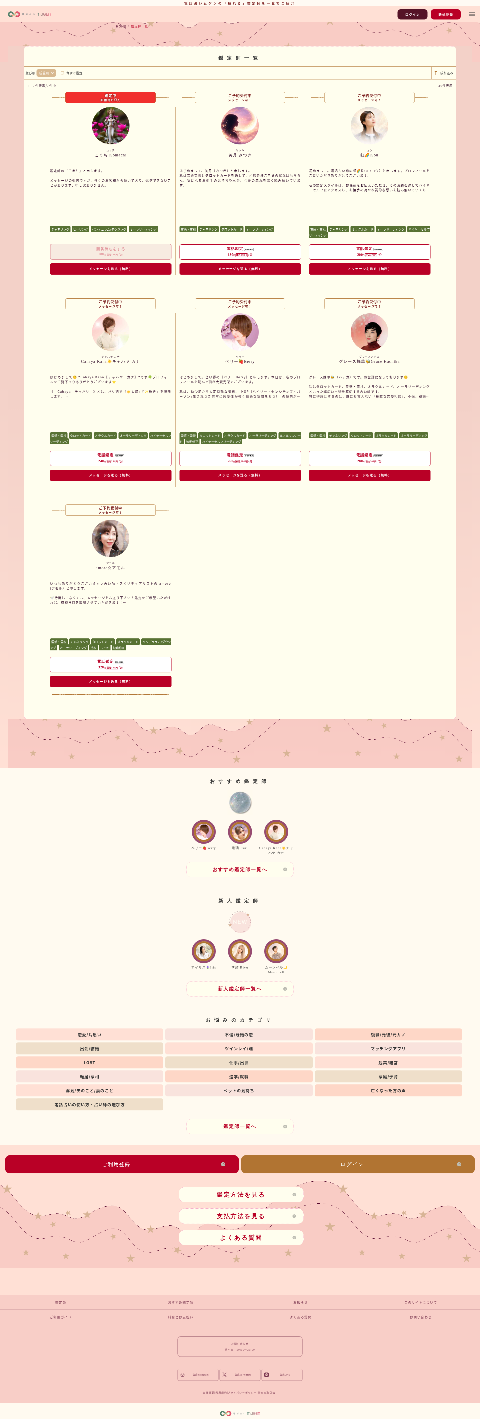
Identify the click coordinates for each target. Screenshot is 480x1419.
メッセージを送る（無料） (111, 269)
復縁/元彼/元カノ (388, 1034)
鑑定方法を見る (241, 1194)
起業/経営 (388, 1062)
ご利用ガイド (61, 1317)
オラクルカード (362, 229)
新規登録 (445, 14)
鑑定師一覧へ (240, 1126)
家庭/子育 (388, 1076)
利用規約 (221, 1392)
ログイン (412, 14)
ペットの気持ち (239, 1090)
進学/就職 (239, 1076)
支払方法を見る (241, 1216)
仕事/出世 (239, 1062)
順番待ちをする (110, 251)
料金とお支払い (181, 1317)
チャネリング (60, 229)
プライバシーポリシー (242, 1392)
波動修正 (192, 441)
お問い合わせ (421, 1317)
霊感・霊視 (188, 229)
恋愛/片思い (90, 1034)
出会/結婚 (90, 1048)
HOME (121, 26)
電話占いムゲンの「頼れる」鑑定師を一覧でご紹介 (240, 3)
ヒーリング (80, 229)
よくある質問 (241, 1237)
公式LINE (285, 1375)
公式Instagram (201, 1375)
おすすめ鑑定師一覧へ (240, 869)
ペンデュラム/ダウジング (109, 229)
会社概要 (208, 1392)
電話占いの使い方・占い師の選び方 (89, 1104)
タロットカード (231, 229)
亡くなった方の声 (388, 1090)
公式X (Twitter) (243, 1375)
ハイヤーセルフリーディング (221, 441)
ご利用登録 (116, 1164)
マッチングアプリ (388, 1048)
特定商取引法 (267, 1392)
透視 (93, 648)
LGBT (89, 1062)
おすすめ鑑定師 (181, 1302)
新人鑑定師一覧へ (240, 988)
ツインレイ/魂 (239, 1048)
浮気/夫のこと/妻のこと (90, 1090)
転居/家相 (90, 1076)
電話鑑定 (240, 252)
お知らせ (300, 1302)
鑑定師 (60, 1302)
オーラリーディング (143, 229)
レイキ (104, 648)
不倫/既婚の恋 (239, 1034)
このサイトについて (420, 1302)
